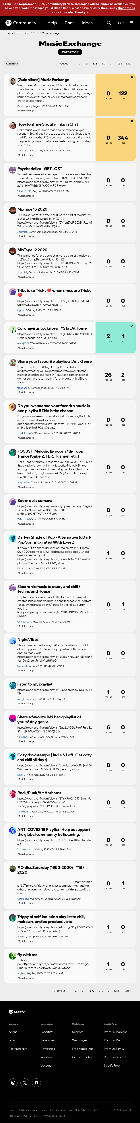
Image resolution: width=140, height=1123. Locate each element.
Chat (69, 23)
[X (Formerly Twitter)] (24, 1082)
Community (24, 23)
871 (86, 63)
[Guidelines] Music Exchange (43, 79)
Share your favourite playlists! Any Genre (54, 361)
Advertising (47, 1049)
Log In (120, 23)
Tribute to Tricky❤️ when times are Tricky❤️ (54, 293)
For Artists (47, 1032)
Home (25, 33)
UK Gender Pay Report (54, 1115)
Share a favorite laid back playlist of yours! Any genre (49, 719)
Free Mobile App (83, 1049)
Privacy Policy (47, 1110)
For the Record (18, 1049)
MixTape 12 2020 (32, 250)
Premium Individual (116, 1032)
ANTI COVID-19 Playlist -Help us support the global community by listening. (53, 832)
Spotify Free (112, 1065)
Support (77, 1032)
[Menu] (132, 22)
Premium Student (115, 1057)
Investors (46, 1057)
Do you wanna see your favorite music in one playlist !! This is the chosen (53, 408)
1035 (119, 63)
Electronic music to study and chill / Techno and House (48, 589)
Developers (48, 1040)
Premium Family (114, 1049)
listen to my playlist (34, 684)
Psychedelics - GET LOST (39, 168)
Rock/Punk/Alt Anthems (39, 792)
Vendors (45, 1065)
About (13, 1032)
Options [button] (11, 63)
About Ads (80, 1110)
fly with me (27, 954)
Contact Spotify (82, 1057)
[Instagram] (13, 1082)
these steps (126, 8)
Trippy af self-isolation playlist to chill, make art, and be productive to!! (51, 919)
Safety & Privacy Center (27, 1110)
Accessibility (93, 1110)
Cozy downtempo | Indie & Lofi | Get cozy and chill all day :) (54, 757)
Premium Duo (112, 1040)
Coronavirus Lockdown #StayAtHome (52, 328)
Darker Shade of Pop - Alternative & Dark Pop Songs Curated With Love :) (54, 540)
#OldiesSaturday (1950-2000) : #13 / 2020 (50, 870)
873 (103, 63)
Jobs (12, 1040)
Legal (11, 1110)
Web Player (79, 1040)
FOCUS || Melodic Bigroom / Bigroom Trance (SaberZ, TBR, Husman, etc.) (50, 453)
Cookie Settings (64, 1110)
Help (52, 23)
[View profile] (12, 81)
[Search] (109, 22)
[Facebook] (36, 1082)
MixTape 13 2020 (32, 209)
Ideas (87, 23)
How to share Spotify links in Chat (47, 124)
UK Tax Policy (35, 1115)
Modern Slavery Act (18, 1115)
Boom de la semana (34, 500)
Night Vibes (28, 639)
